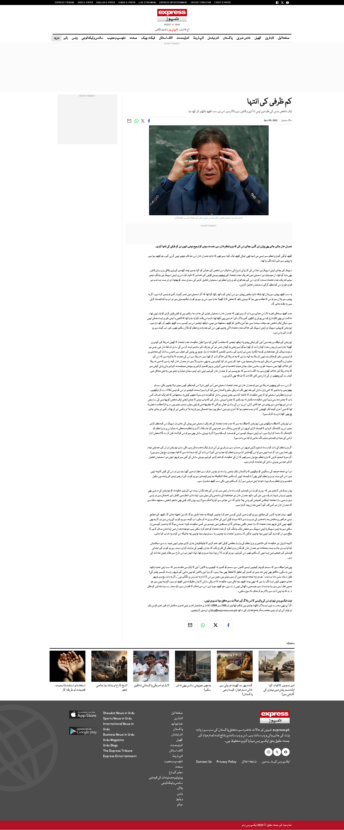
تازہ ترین (269, 38)
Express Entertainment (120, 756)
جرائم (180, 804)
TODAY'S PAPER (222, 2)
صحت (133, 38)
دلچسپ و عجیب (116, 38)
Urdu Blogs (110, 745)
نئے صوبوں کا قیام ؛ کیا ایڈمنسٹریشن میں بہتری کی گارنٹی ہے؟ (278, 690)
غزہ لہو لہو (177, 723)
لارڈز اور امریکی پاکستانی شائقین (151, 685)
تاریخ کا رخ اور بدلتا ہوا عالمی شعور (111, 687)
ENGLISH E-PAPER (105, 2)
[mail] (190, 625)
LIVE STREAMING (147, 2)
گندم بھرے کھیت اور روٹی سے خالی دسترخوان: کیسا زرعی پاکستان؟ (236, 690)
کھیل (258, 38)
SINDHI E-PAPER (127, 2)
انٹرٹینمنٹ (183, 38)
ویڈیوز (179, 799)
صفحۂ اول (283, 38)
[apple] (75, 716)
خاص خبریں (243, 38)
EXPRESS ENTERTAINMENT (173, 2)
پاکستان (228, 38)
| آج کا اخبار (183, 30)
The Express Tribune (118, 750)
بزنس (75, 38)
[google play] (75, 732)
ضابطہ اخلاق (249, 761)
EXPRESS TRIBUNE (64, 2)
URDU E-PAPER (85, 2)
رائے (66, 38)
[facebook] (228, 625)
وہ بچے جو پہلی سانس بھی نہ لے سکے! (193, 687)
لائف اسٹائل (166, 38)
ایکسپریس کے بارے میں (276, 761)
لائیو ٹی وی (173, 30)
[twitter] (215, 625)
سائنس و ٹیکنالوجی (92, 38)
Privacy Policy (227, 761)
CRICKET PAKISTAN (201, 2)
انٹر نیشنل (213, 38)
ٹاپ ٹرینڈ (198, 38)
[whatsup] (202, 625)
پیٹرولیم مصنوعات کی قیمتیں (166, 777)
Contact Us (204, 761)
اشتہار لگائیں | (161, 30)
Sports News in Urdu (117, 718)
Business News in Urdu (118, 734)
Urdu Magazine (113, 740)
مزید (56, 38)
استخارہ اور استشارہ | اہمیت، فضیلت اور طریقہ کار (70, 687)
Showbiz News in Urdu (119, 713)
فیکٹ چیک (148, 38)
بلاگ (180, 788)
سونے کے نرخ (176, 772)
